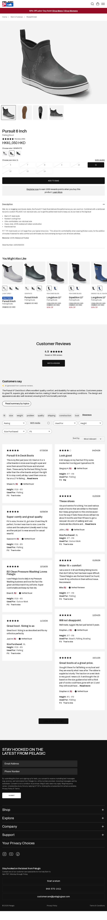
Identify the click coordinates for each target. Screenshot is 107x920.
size (11, 415)
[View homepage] (7, 4)
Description (7, 204)
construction (65, 415)
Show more (87, 415)
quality (41, 415)
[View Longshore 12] (57, 273)
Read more (32, 478)
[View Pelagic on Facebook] (18, 854)
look (77, 415)
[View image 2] (24, 112)
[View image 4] (56, 112)
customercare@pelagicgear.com (53, 896)
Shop (6, 809)
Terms (17, 788)
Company (9, 826)
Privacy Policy (7, 788)
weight (20, 415)
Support (8, 834)
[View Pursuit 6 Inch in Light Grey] (5, 153)
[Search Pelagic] (92, 4)
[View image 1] (8, 112)
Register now (33, 189)
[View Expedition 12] (79, 273)
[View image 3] (40, 112)
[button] (97, 3)
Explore (8, 818)
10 (79, 165)
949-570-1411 (53, 888)
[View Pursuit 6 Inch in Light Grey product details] (12, 273)
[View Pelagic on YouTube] (11, 854)
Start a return (53, 881)
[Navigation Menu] (103, 4)
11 (96, 165)
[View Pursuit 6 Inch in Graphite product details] (35, 273)
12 (10, 171)
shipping (51, 415)
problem (30, 415)
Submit (12, 795)
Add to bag (53, 181)
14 (45, 171)
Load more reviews (53, 721)
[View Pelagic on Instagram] (4, 854)
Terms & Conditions (97, 905)
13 (28, 171)
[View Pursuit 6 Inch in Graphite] (18, 153)
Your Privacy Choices (18, 843)
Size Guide (100, 160)
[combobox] (14, 423)
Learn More (57, 192)
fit (4, 415)
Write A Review (53, 363)
